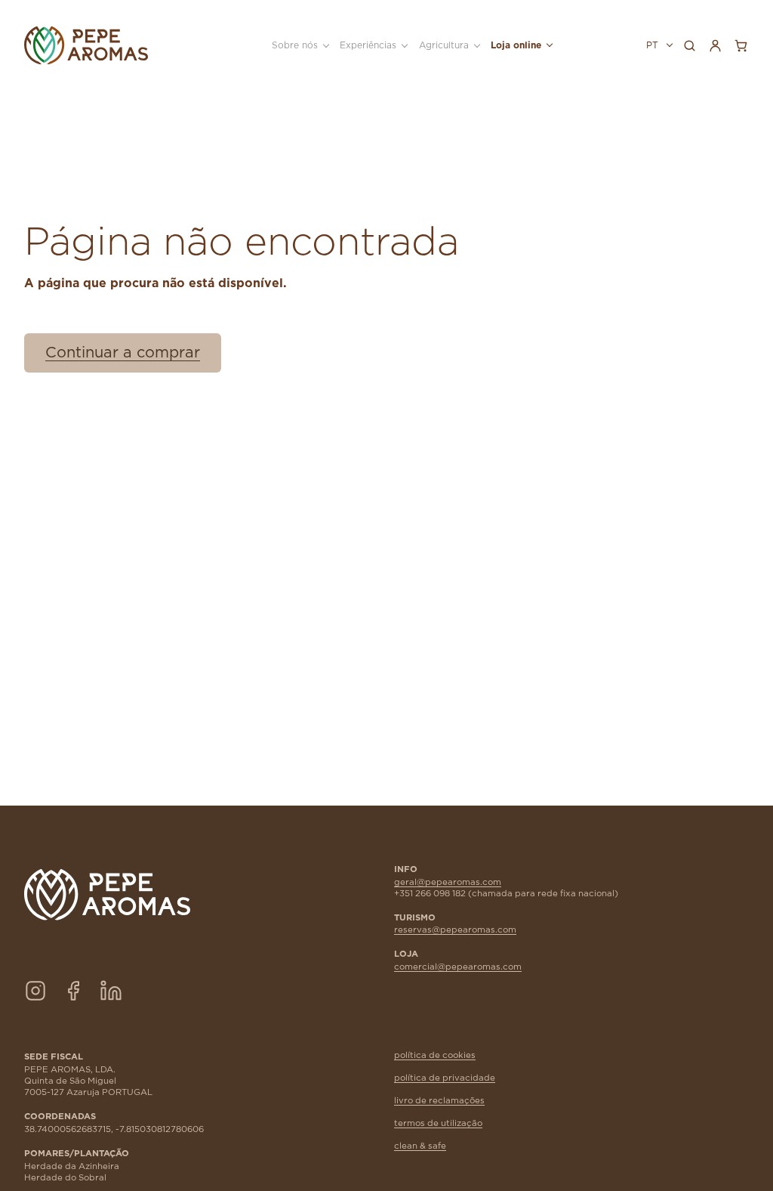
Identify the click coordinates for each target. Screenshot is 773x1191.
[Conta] (715, 45)
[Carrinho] (740, 45)
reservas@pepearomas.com (455, 930)
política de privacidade (444, 1078)
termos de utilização (438, 1123)
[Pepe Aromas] (86, 45)
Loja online (516, 45)
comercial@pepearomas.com (458, 967)
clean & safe (420, 1146)
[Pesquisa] (689, 45)
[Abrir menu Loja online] (548, 45)
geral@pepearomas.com (447, 882)
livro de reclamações (439, 1101)
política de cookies (435, 1055)
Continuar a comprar (122, 352)
